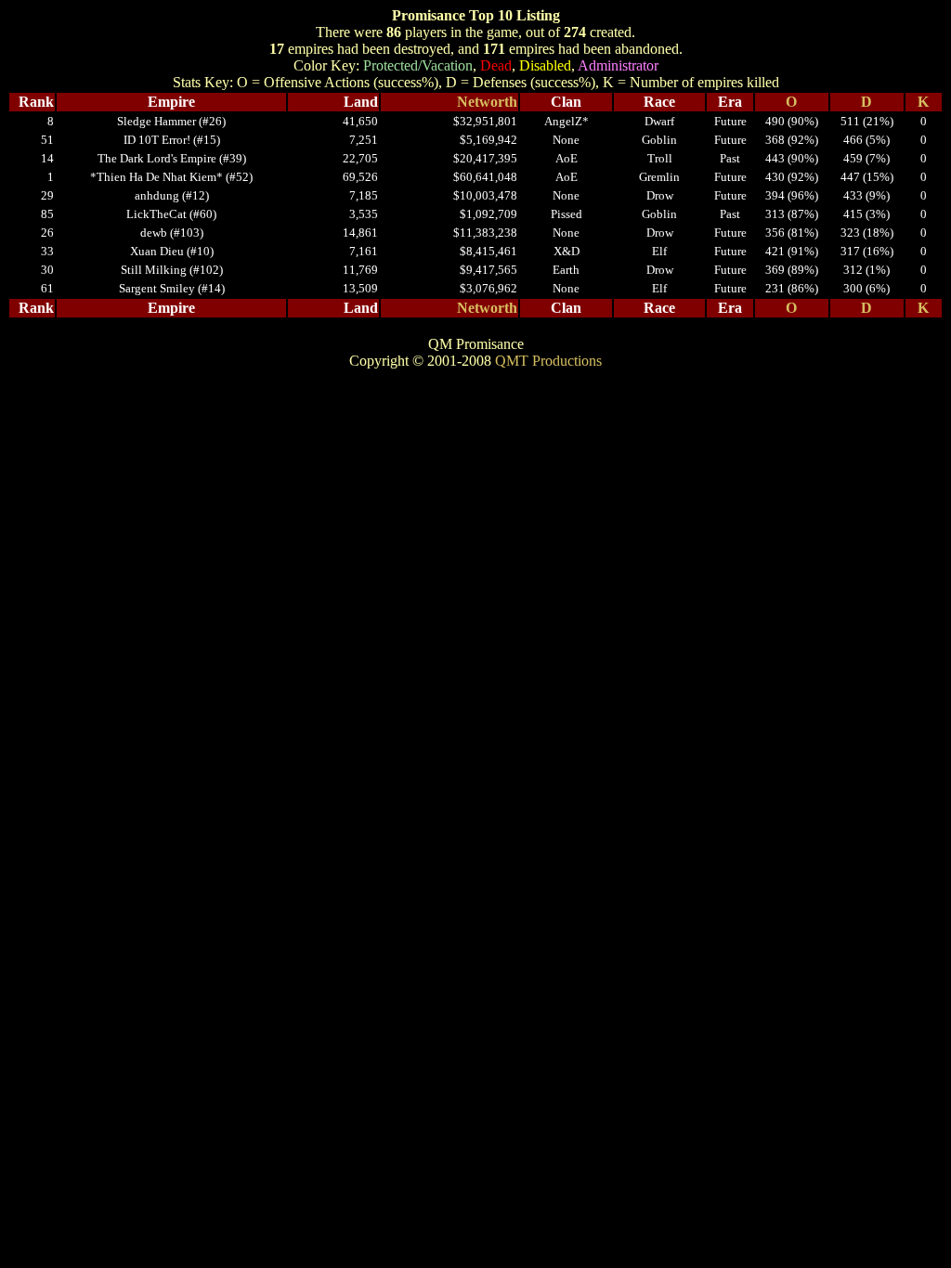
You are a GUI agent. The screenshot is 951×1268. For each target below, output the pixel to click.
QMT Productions (548, 361)
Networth (487, 102)
